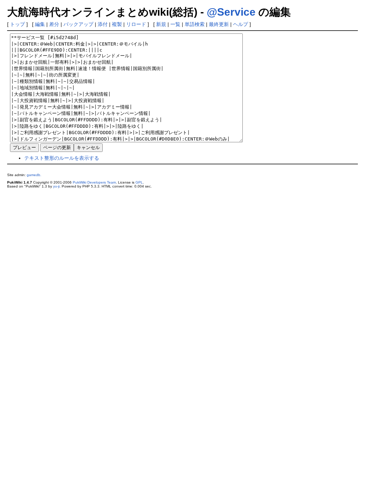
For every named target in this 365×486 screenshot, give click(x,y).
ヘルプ (240, 24)
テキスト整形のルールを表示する (61, 158)
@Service (231, 12)
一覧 (175, 24)
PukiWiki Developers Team (94, 182)
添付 (103, 24)
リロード (136, 24)
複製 (117, 24)
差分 (54, 24)
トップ (17, 24)
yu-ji (56, 186)
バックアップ (78, 24)
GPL (139, 182)
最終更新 (219, 24)
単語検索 (195, 24)
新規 (161, 24)
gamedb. (34, 175)
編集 (40, 24)
